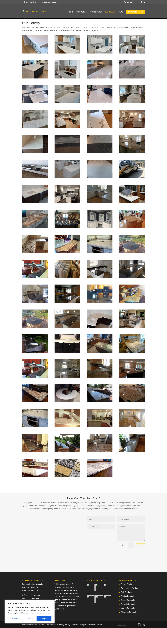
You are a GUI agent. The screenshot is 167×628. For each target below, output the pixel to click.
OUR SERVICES (96, 12)
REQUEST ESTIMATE (135, 12)
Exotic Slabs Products (130, 588)
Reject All (29, 618)
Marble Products (128, 608)
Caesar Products (128, 600)
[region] (30, 611)
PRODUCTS (80, 12)
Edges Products (127, 584)
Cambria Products (128, 604)
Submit (140, 545)
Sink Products (126, 592)
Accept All (44, 618)
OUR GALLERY (110, 12)
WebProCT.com (95, 625)
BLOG (120, 12)
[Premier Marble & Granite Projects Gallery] (35, 53)
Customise (15, 618)
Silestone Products (129, 612)
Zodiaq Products (128, 596)
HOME (71, 12)
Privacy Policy (63, 625)
